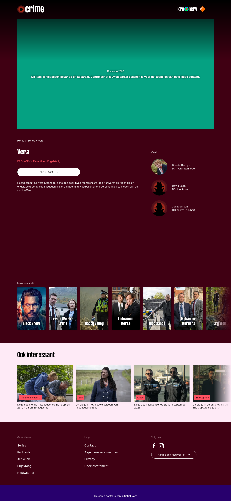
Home (20, 140)
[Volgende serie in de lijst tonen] (222, 309)
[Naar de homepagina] (30, 9)
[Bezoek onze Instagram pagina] (161, 445)
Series (31, 140)
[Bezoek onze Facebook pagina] (153, 445)
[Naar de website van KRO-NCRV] (187, 9)
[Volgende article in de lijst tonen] (222, 389)
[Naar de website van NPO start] (202, 9)
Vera (41, 140)
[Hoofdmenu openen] (210, 9)
